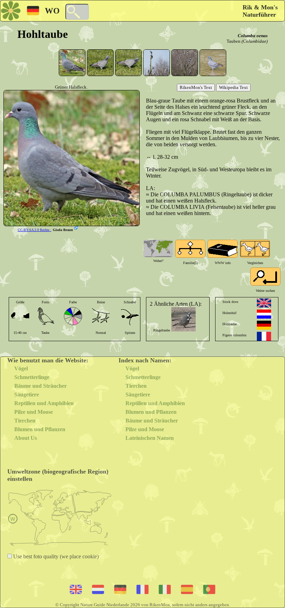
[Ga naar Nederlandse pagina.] (264, 314)
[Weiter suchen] (265, 277)
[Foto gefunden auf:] (76, 228)
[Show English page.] (264, 302)
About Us (25, 438)
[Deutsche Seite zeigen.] (264, 325)
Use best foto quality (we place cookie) (55, 556)
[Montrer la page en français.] (264, 336)
